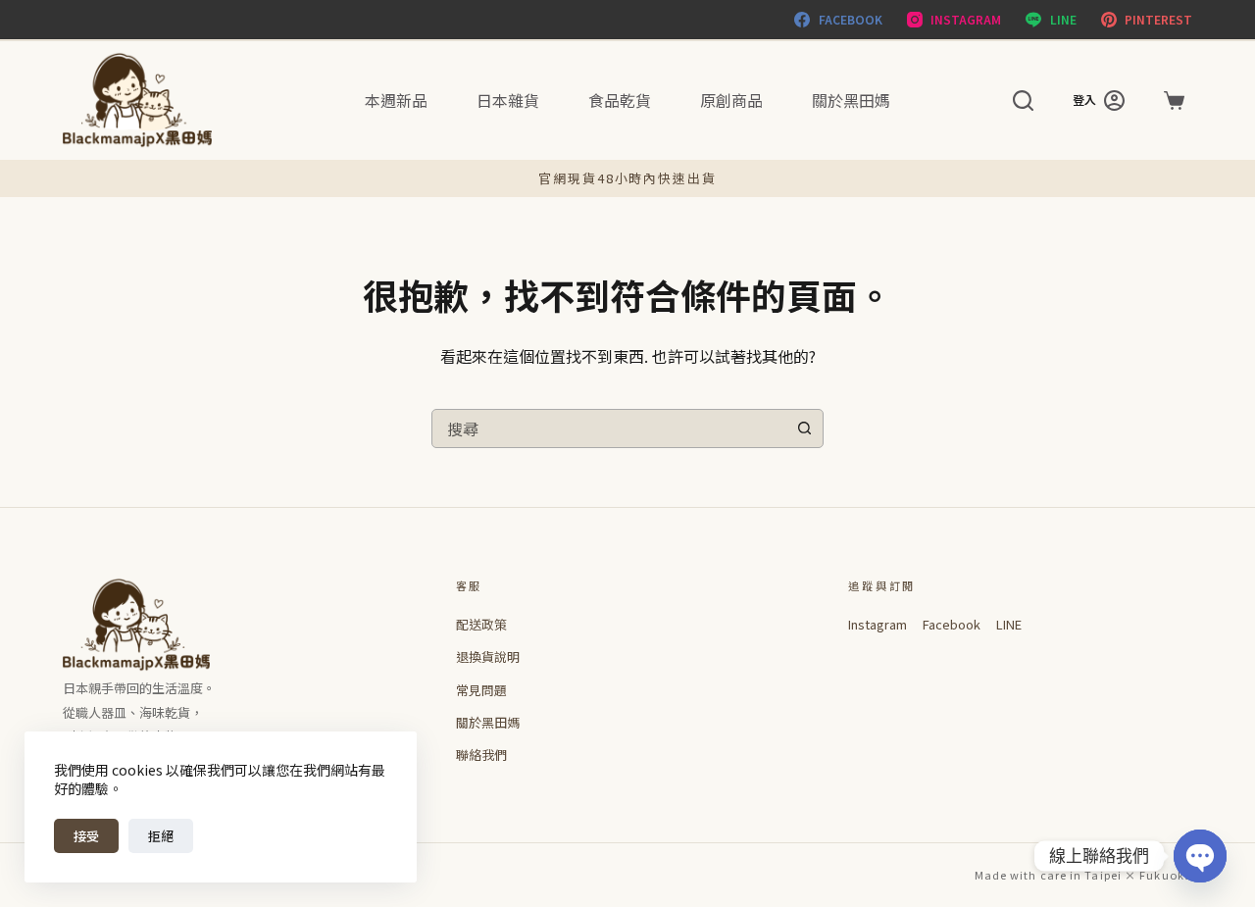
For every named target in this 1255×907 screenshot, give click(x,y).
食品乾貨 (619, 100)
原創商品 (731, 100)
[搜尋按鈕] (804, 428)
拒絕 (161, 836)
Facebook (951, 624)
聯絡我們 (481, 754)
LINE (1009, 624)
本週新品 (396, 100)
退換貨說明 (488, 656)
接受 (86, 836)
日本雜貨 (508, 100)
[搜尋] (1023, 100)
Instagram (877, 624)
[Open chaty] (1200, 856)
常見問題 (481, 689)
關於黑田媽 (851, 100)
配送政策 (481, 624)
